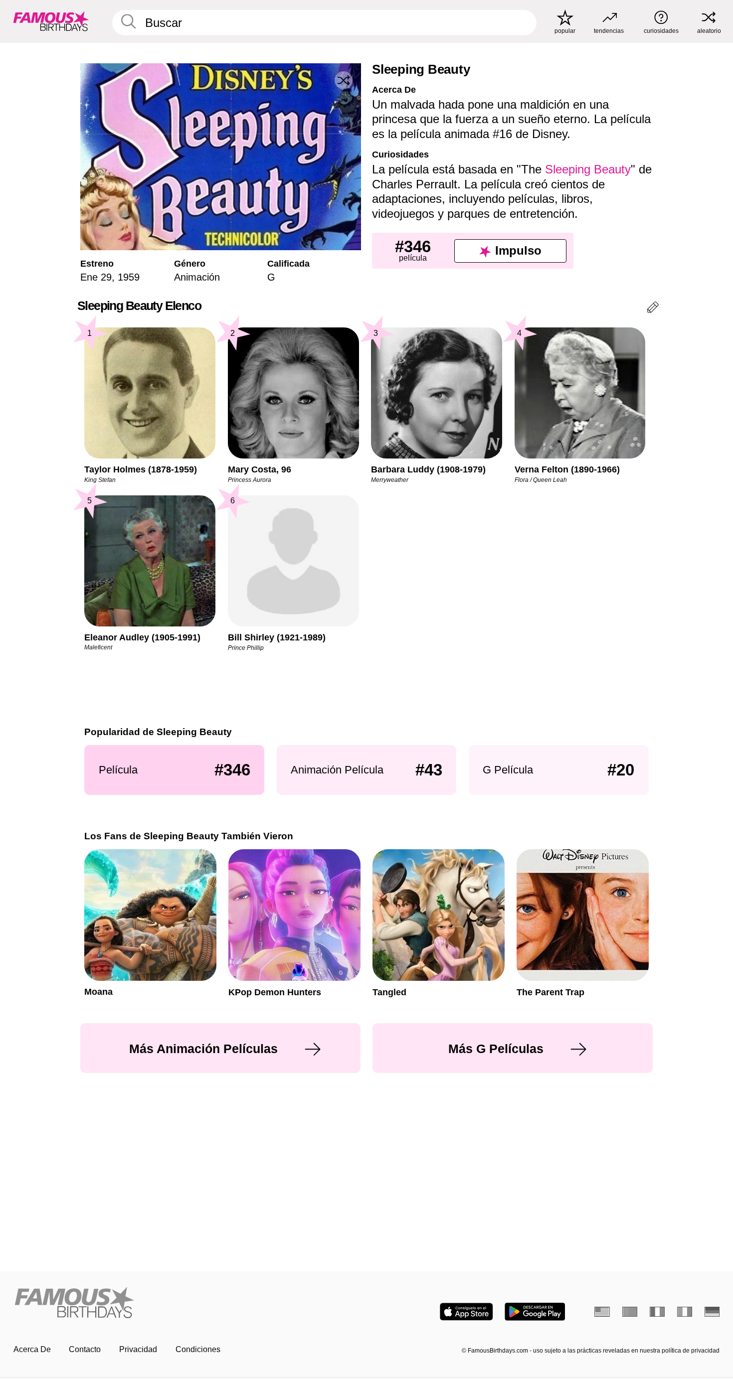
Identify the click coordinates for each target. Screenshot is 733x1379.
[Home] (187, 1303)
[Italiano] (685, 1312)
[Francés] (657, 1312)
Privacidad (138, 1349)
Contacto (85, 1349)
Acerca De (32, 1349)
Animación (197, 277)
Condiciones (198, 1349)
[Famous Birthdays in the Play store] (535, 1312)
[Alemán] (712, 1312)
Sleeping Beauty (588, 169)
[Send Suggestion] (653, 309)
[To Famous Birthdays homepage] (51, 21)
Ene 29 (96, 277)
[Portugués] (630, 1312)
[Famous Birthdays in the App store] (466, 1312)
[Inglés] (602, 1312)
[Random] (344, 80)
